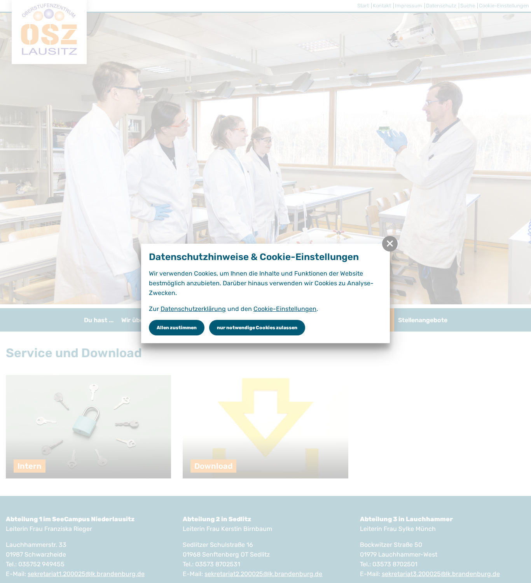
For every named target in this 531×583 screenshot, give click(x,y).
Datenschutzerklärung (193, 308)
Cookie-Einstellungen (284, 308)
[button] (390, 243)
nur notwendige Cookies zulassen (257, 327)
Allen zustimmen (177, 327)
